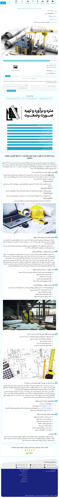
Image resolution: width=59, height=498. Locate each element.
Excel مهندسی (42, 408)
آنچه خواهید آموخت (47, 147)
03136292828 (52, 471)
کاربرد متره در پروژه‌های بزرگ (46, 136)
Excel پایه (48, 406)
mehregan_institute (51, 465)
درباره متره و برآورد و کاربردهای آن (44, 125)
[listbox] (29, 15)
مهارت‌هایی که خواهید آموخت (45, 142)
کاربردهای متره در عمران (47, 130)
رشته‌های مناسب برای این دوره (45, 139)
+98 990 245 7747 (22, 465)
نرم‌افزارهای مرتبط (48, 145)
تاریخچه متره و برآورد (47, 128)
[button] (9, 2)
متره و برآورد (16, 167)
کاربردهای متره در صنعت (46, 133)
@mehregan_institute (37, 467)
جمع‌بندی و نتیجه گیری (47, 149)
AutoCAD (48, 410)
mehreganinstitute (22, 467)
